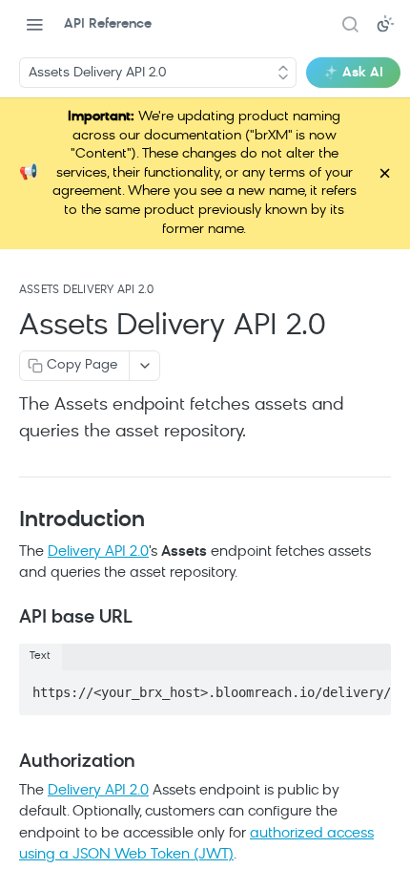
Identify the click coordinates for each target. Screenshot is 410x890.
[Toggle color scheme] (385, 24)
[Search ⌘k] (350, 24)
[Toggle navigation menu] (34, 24)
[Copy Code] (367, 686)
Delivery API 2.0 (98, 552)
